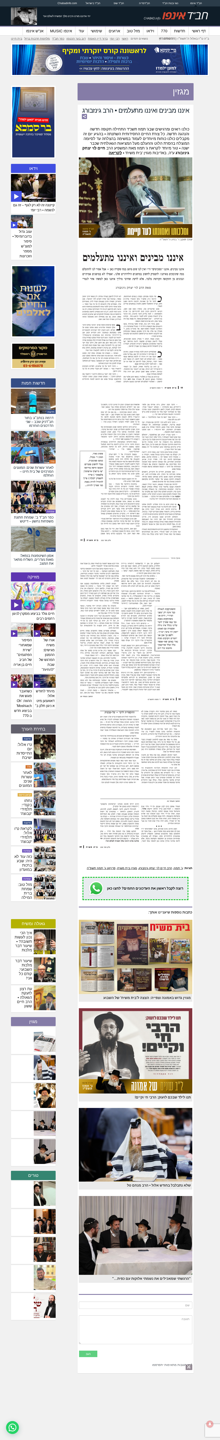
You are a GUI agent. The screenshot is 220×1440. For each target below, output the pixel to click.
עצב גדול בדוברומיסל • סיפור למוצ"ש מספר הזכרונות (22, 244)
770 (164, 31)
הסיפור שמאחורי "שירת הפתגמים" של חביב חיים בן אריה (23, 652)
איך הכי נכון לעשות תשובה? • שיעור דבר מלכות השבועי (23, 944)
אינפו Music (61, 31)
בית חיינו (16, 38)
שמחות (50, 511)
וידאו (150, 31)
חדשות (179, 31)
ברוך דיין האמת (98, 38)
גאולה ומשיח (33, 923)
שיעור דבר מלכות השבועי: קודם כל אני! (23, 969)
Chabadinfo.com (67, 3)
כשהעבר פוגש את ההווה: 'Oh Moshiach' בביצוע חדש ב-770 (23, 703)
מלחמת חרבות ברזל (37, 38)
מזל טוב (133, 31)
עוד (81, 31)
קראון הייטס (25, 851)
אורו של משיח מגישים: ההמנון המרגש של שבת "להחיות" (47, 654)
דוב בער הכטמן (76, 38)
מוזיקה (33, 577)
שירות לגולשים (23, 767)
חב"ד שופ (119, 3)
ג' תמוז (178, 868)
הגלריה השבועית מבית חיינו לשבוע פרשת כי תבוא (23, 755)
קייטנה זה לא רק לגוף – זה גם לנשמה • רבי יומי (34, 207)
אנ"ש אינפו (34, 31)
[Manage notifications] (209, 1424)
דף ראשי (199, 31)
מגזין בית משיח (127, 868)
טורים (33, 1175)
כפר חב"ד (58, 38)
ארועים (114, 31)
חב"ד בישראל (93, 3)
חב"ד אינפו (196, 3)
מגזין (33, 1021)
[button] (12, 1427)
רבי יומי (114, 38)
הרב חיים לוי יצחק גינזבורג (155, 868)
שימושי (96, 31)
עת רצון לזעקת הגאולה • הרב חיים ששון (24, 997)
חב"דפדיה (144, 3)
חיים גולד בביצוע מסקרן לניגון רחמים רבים (33, 616)
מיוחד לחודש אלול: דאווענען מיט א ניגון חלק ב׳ (45, 698)
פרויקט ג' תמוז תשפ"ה (101, 868)
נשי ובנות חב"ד (170, 3)
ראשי (125, 38)
